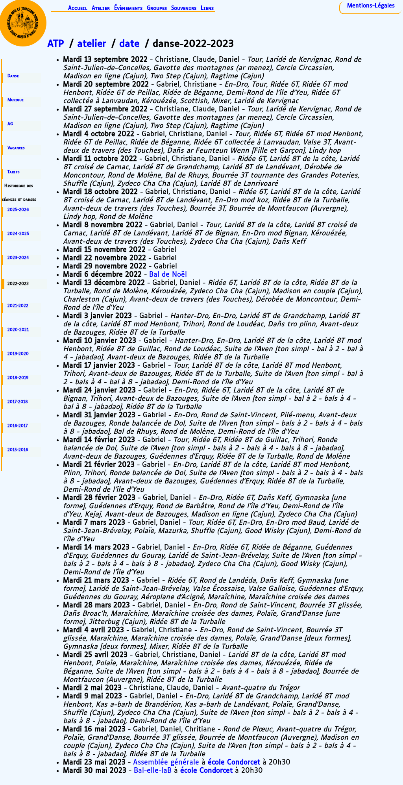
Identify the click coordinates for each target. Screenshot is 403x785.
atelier (91, 44)
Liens (207, 8)
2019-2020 (18, 354)
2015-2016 (17, 450)
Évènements (128, 8)
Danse (13, 76)
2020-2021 (18, 330)
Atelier (101, 8)
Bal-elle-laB (153, 770)
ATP (55, 44)
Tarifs (13, 172)
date (129, 44)
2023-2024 (18, 258)
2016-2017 (17, 426)
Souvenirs (183, 8)
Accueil (77, 8)
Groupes (157, 8)
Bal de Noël (168, 274)
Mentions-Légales (371, 6)
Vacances (16, 148)
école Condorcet (234, 762)
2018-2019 (17, 378)
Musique (15, 100)
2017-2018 (17, 402)
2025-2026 (18, 210)
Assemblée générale (166, 762)
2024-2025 (18, 234)
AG (10, 124)
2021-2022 (17, 306)
